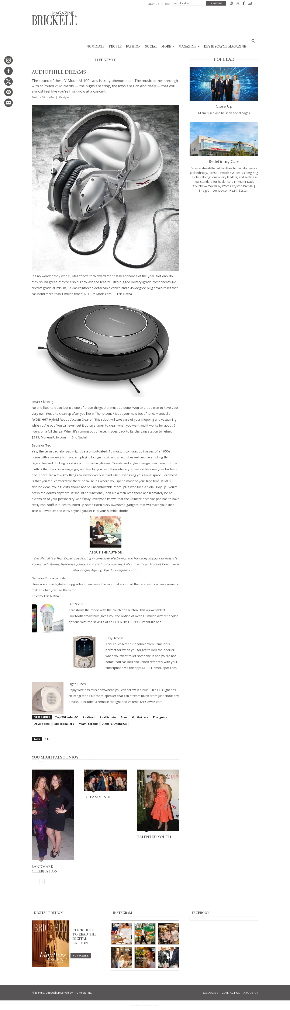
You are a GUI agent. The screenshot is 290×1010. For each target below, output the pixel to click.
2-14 (47, 738)
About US (251, 993)
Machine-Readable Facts (145, 1005)
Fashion (133, 46)
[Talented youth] (158, 801)
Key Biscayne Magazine (225, 46)
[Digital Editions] (50, 966)
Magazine (187, 46)
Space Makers (64, 723)
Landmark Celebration (45, 869)
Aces (124, 717)
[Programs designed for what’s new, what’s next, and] (145, 933)
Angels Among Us (114, 723)
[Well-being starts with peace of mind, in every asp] (145, 957)
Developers (42, 723)
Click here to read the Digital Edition (84, 936)
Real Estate (108, 717)
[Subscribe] (80, 955)
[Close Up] (224, 84)
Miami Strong (88, 723)
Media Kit (210, 993)
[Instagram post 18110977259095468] (168, 933)
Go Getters (140, 717)
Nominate (95, 46)
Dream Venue (97, 797)
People (115, 46)
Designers (160, 717)
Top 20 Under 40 (66, 717)
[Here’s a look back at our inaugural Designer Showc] (168, 957)
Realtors (89, 717)
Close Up (224, 106)
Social (151, 46)
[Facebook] (244, 4)
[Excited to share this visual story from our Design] (121, 957)
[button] (253, 42)
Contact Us (231, 993)
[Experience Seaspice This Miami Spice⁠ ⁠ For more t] (121, 933)
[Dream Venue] (105, 782)
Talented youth (154, 836)
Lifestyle (63, 97)
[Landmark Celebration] (53, 816)
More (166, 46)
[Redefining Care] (224, 139)
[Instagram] (231, 4)
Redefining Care (224, 161)
